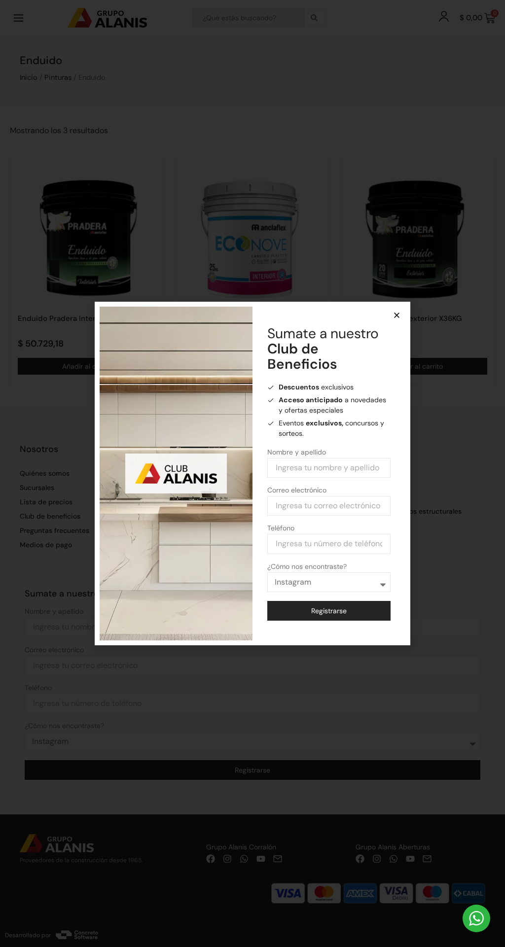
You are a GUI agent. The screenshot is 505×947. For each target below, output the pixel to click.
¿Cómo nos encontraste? (307, 567)
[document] (252, 473)
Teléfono (280, 528)
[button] (396, 315)
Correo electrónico (296, 490)
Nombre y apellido (296, 452)
